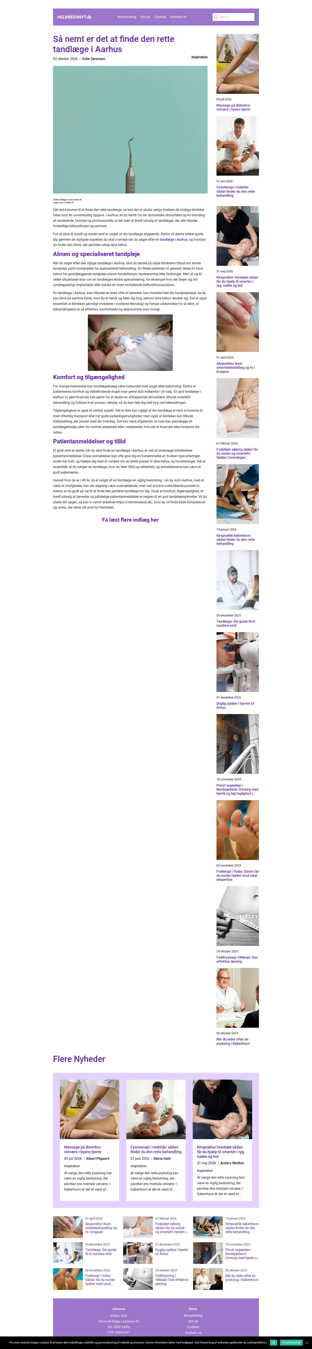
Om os (145, 17)
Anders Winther (232, 1163)
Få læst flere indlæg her (130, 520)
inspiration (199, 57)
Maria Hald (162, 1159)
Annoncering (126, 17)
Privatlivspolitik (291, 1342)
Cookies (160, 17)
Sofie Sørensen (93, 59)
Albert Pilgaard (97, 1159)
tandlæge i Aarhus (173, 240)
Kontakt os (178, 17)
